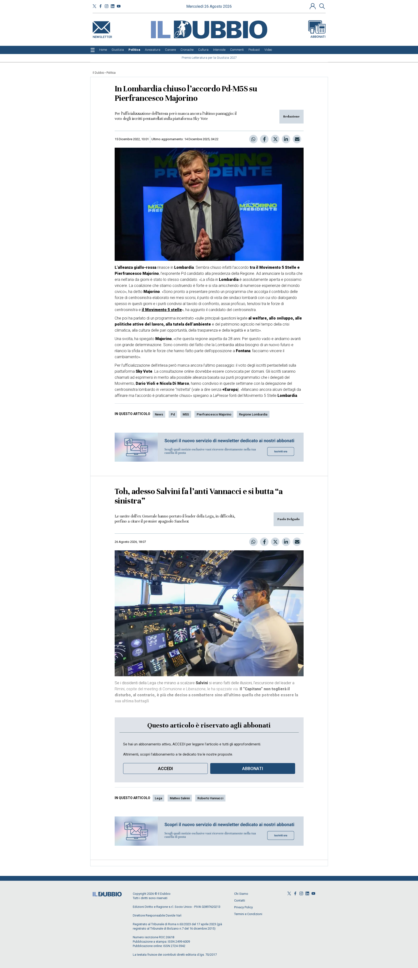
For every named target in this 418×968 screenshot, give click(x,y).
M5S (186, 414)
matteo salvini (180, 798)
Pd (173, 414)
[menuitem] (103, 49)
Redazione (291, 116)
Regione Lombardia (253, 414)
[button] (313, 6)
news (159, 414)
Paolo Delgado (288, 519)
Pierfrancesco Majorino (214, 414)
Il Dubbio (98, 72)
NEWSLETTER (102, 36)
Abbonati (318, 36)
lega (158, 798)
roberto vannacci (210, 798)
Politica (111, 72)
